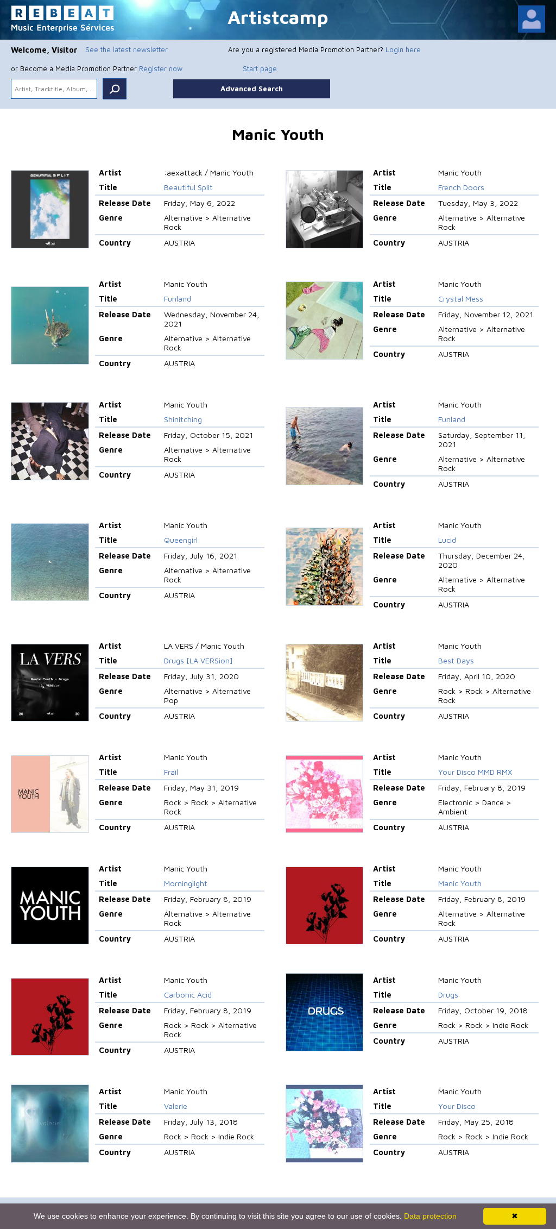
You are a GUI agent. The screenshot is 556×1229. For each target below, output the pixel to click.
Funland (177, 298)
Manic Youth (460, 883)
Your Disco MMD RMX (475, 771)
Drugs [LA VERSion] (198, 660)
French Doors (461, 187)
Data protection (430, 1216)
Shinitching (183, 419)
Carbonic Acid (188, 994)
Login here (403, 49)
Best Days (456, 660)
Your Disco (457, 1106)
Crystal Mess (460, 298)
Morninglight (185, 883)
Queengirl (181, 539)
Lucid (447, 539)
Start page (260, 68)
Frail (171, 771)
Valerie (175, 1106)
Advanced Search (251, 88)
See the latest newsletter (126, 49)
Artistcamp (278, 16)
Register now (160, 68)
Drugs (448, 994)
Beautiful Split (188, 187)
